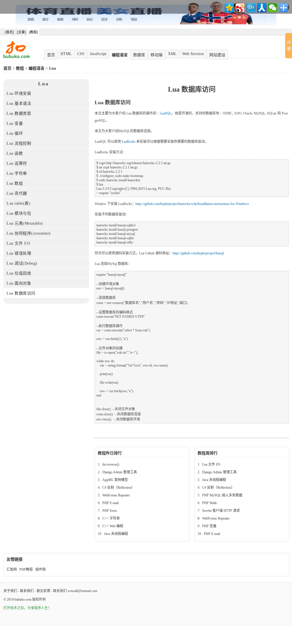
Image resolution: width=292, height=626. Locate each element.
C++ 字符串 (111, 518)
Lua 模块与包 (19, 213)
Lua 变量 (15, 123)
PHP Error (109, 511)
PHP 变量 (209, 526)
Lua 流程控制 (19, 143)
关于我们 (10, 591)
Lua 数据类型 (19, 113)
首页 (51, 55)
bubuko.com (23, 599)
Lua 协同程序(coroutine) (29, 233)
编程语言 (120, 55)
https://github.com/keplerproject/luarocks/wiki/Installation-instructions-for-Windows (192, 204)
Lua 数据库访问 (21, 293)
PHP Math (209, 503)
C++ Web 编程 (112, 526)
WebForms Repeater (116, 495)
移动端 (157, 55)
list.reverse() (110, 464)
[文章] (21, 32)
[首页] (9, 32)
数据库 (139, 55)
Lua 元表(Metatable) (25, 223)
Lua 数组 (15, 183)
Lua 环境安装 (19, 93)
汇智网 (12, 569)
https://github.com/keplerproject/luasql (198, 253)
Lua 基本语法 (19, 103)
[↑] (291, 600)
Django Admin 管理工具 (119, 472)
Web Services (193, 54)
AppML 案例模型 (115, 480)
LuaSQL (165, 113)
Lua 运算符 (17, 163)
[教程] (33, 32)
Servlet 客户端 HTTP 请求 (221, 511)
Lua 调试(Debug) (22, 263)
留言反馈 (43, 591)
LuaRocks (128, 142)
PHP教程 (26, 569)
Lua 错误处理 (19, 253)
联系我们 (27, 591)
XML (172, 54)
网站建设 (217, 55)
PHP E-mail (110, 503)
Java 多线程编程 (116, 534)
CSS (80, 54)
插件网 (40, 569)
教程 (20, 68)
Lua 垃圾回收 (19, 273)
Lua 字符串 (17, 173)
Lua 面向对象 (19, 283)
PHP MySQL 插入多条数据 (222, 495)
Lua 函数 (15, 153)
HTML (66, 54)
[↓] (291, 613)
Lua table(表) (18, 203)
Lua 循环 (15, 133)
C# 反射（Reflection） (118, 488)
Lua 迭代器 (17, 193)
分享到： (216, 7)
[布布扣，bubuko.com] (16, 57)
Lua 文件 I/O (18, 243)
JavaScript (98, 54)
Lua (52, 68)
